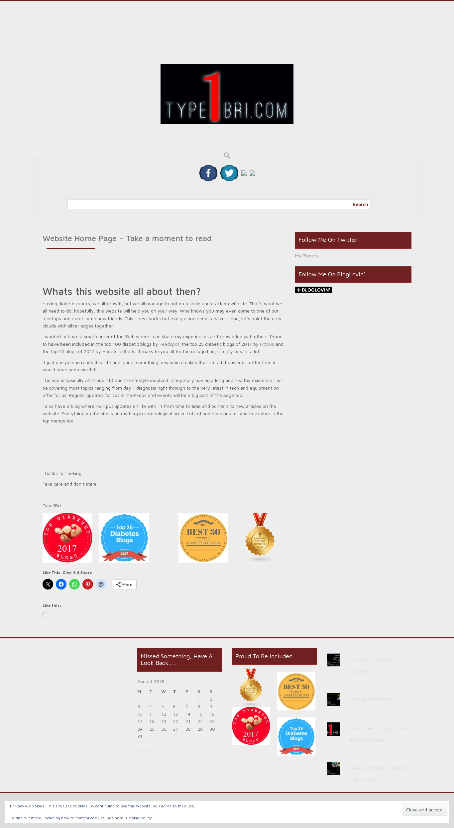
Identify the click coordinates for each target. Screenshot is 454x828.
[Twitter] (229, 172)
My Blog (158, 11)
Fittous (267, 344)
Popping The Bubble (370, 698)
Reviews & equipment (313, 11)
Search (360, 204)
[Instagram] (244, 172)
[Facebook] (208, 172)
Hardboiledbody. (119, 351)
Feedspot (169, 344)
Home (75, 11)
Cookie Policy (139, 817)
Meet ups (258, 11)
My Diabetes (115, 11)
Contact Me (371, 11)
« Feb (143, 750)
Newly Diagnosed (207, 11)
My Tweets (306, 255)
